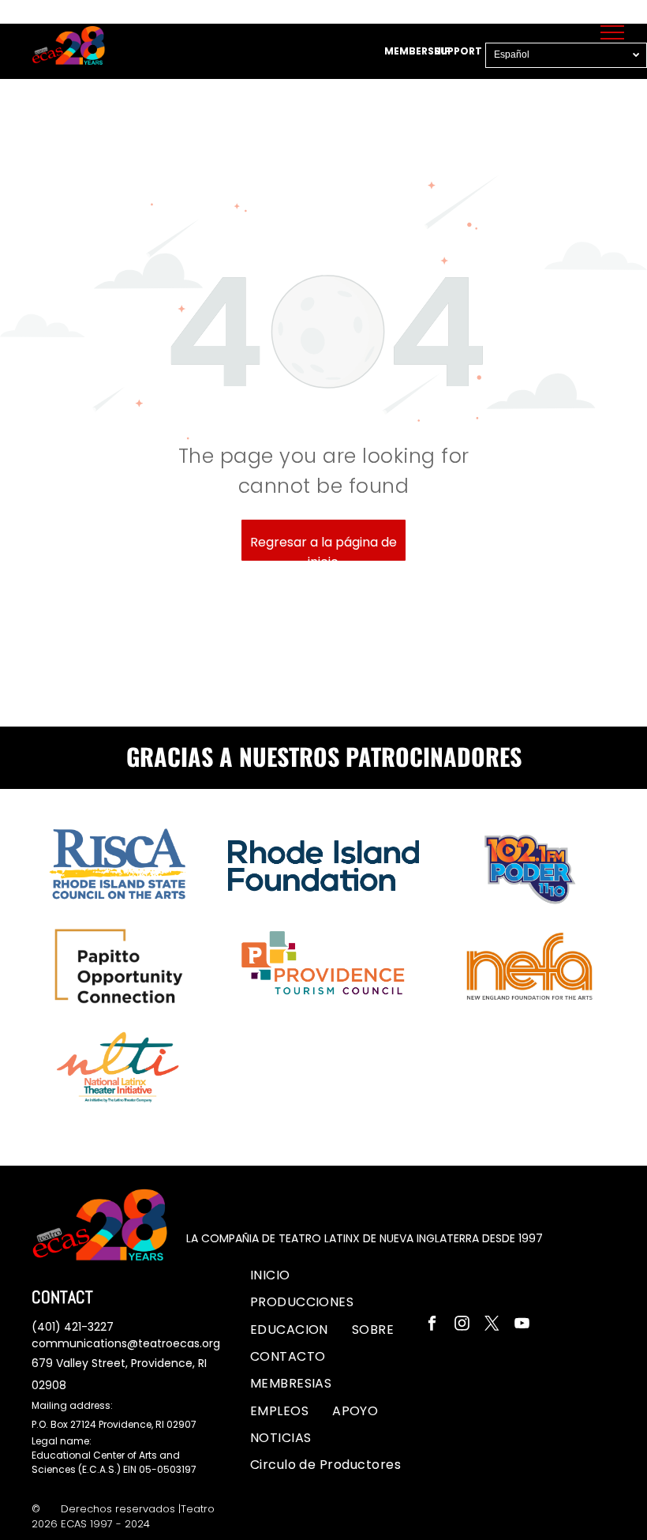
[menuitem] (270, 1275)
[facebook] (432, 1325)
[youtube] (521, 1325)
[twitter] (492, 1325)
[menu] (612, 32)
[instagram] (462, 1325)
